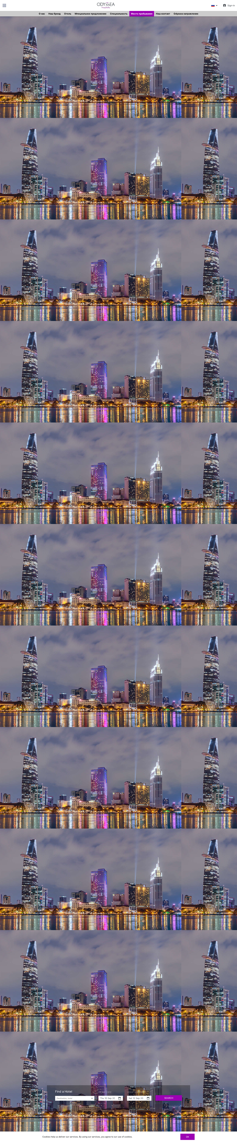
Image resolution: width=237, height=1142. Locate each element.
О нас (42, 13)
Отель (67, 13)
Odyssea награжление (186, 13)
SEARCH (168, 1098)
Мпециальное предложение (90, 13)
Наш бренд (54, 13)
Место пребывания (141, 13)
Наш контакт (163, 13)
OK (187, 1136)
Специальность (118, 13)
